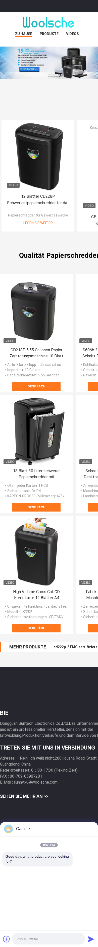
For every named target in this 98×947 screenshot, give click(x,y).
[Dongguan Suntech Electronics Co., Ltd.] (49, 22)
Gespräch (36, 386)
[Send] (91, 938)
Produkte (49, 34)
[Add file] (6, 938)
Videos (72, 34)
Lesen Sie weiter (38, 223)
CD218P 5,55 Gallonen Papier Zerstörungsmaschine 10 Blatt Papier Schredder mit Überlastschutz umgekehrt (36, 353)
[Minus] (91, 829)
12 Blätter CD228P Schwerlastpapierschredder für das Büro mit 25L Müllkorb (38, 200)
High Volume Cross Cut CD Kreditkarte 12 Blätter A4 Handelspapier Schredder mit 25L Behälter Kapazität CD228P (36, 595)
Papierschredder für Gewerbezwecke (38, 215)
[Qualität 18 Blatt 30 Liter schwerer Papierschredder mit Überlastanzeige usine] (36, 431)
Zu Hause (23, 34)
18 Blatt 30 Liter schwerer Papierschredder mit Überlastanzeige (36, 474)
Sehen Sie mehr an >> (24, 796)
